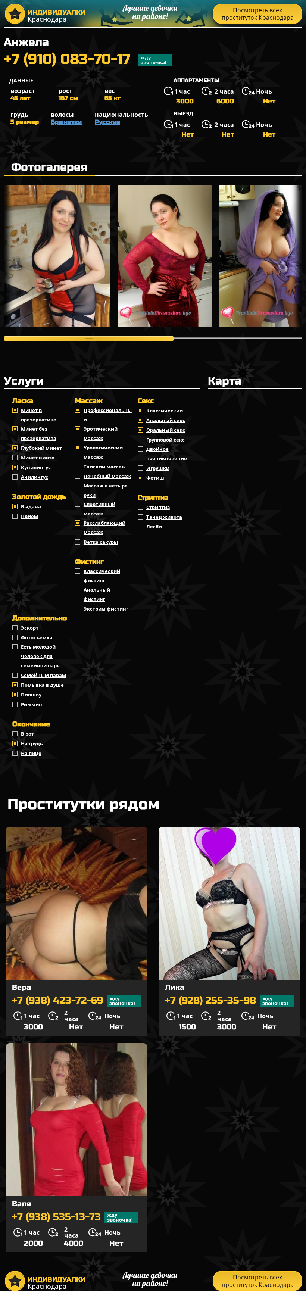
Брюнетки (66, 121)
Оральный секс (165, 430)
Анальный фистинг (97, 594)
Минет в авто (37, 457)
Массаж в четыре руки (106, 490)
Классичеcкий (164, 410)
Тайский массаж (105, 466)
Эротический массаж (101, 433)
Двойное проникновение (166, 454)
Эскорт (29, 627)
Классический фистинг (102, 576)
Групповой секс (165, 439)
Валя (21, 1204)
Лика (174, 987)
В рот (27, 733)
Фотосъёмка (37, 637)
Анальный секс (165, 420)
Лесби (154, 526)
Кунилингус (36, 467)
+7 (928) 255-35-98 (226, 1001)
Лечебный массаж (107, 476)
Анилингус (34, 477)
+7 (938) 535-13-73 (72, 1217)
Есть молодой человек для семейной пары (41, 656)
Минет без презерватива (38, 433)
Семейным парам (43, 675)
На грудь (32, 743)
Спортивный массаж (99, 509)
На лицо (31, 753)
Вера (21, 987)
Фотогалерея (49, 167)
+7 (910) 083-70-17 (85, 60)
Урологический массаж (103, 452)
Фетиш (155, 477)
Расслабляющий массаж (104, 528)
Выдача (31, 506)
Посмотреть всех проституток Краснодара (258, 14)
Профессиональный (108, 415)
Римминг (32, 704)
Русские (107, 121)
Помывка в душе (42, 685)
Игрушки (157, 468)
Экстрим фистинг (106, 608)
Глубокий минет (41, 448)
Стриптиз (158, 507)
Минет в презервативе (38, 415)
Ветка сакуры (101, 542)
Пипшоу (31, 694)
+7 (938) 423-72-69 (73, 1001)
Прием (29, 516)
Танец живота (164, 517)
